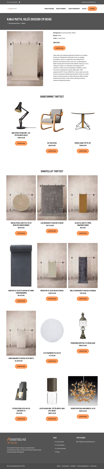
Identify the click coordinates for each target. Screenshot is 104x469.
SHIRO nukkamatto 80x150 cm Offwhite (21, 358)
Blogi (84, 9)
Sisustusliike (49, 9)
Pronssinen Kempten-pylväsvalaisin (83, 343)
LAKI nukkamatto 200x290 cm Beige (52, 223)
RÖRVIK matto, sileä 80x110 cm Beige (52, 291)
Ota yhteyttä (65, 466)
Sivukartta (93, 466)
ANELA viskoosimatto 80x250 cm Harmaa (83, 291)
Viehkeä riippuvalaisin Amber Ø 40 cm (83, 408)
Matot (24, 23)
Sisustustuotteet (14, 23)
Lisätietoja (59, 48)
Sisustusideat (61, 9)
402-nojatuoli (52, 143)
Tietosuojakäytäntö (83, 466)
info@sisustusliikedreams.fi (89, 2)
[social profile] (19, 2)
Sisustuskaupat (74, 9)
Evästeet (73, 466)
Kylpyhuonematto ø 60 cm (52, 353)
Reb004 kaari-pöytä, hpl (83, 143)
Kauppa (92, 8)
